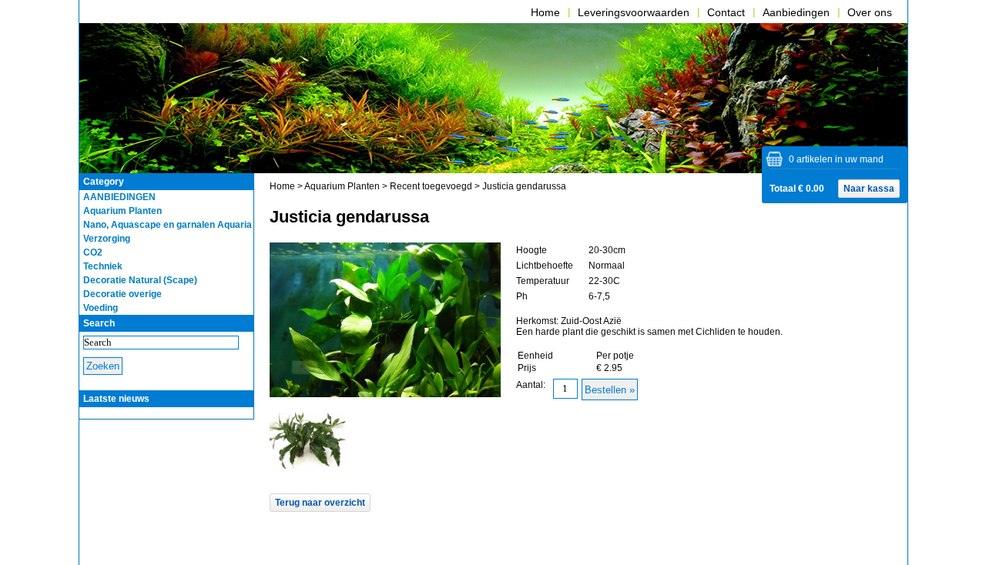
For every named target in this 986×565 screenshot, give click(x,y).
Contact (726, 12)
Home (545, 12)
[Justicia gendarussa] (308, 467)
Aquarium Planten (342, 186)
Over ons (869, 12)
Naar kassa (868, 188)
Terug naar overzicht (320, 502)
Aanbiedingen (796, 12)
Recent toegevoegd (431, 186)
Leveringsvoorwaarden (633, 12)
